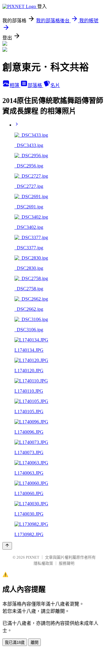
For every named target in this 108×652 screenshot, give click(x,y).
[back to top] (7, 546)
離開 (34, 642)
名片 (55, 85)
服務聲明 (66, 563)
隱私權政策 (43, 563)
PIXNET (32, 557)
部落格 (35, 85)
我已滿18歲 (15, 642)
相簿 (15, 85)
